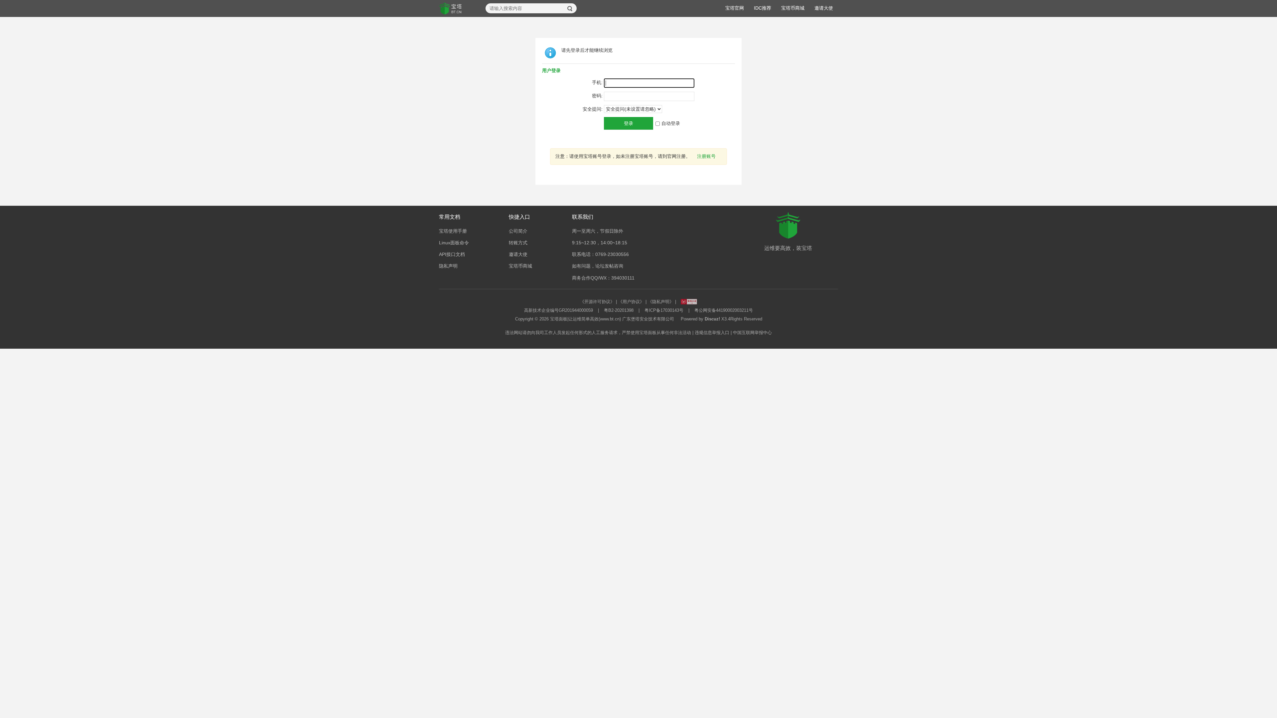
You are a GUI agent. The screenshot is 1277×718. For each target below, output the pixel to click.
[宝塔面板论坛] (450, 8)
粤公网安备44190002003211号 (723, 310)
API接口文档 (452, 254)
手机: (597, 82)
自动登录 (670, 123)
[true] (570, 8)
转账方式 (518, 242)
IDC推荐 (762, 8)
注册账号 (706, 156)
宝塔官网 (734, 8)
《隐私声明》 (661, 301)
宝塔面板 (558, 318)
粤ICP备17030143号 (663, 310)
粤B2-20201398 (619, 310)
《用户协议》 (631, 301)
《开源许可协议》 (597, 301)
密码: (597, 95)
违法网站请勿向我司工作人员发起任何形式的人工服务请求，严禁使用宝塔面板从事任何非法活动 (598, 332)
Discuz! (712, 318)
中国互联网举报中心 (752, 332)
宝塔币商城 (792, 8)
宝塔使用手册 (453, 231)
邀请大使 (823, 8)
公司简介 (518, 231)
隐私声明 (448, 266)
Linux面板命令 (454, 242)
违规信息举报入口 (712, 332)
